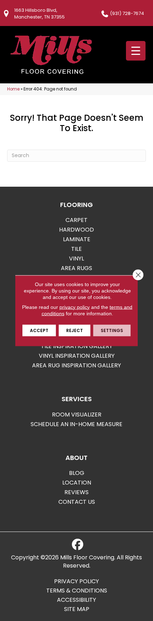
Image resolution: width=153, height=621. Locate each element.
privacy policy (74, 307)
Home (13, 89)
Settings (112, 330)
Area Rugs (76, 268)
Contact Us (76, 502)
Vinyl (76, 258)
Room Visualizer (76, 414)
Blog (76, 473)
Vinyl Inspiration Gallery (77, 356)
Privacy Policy (76, 581)
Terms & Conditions (76, 591)
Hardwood (76, 230)
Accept (39, 330)
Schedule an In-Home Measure (76, 424)
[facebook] (77, 545)
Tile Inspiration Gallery (76, 346)
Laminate (76, 239)
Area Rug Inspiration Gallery (76, 365)
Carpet (76, 220)
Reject (74, 330)
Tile (76, 249)
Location (76, 482)
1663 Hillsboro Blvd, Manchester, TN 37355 (39, 13)
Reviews (76, 492)
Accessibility (76, 600)
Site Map (76, 609)
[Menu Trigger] (136, 51)
